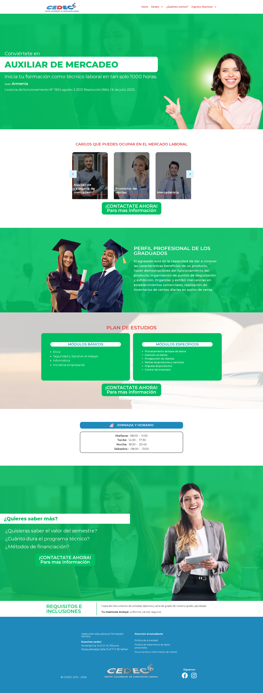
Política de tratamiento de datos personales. (152, 646)
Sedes (155, 6)
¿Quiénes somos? (177, 6)
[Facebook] (185, 675)
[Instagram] (194, 675)
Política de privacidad (146, 640)
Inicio (144, 6)
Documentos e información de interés (156, 652)
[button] (73, 174)
